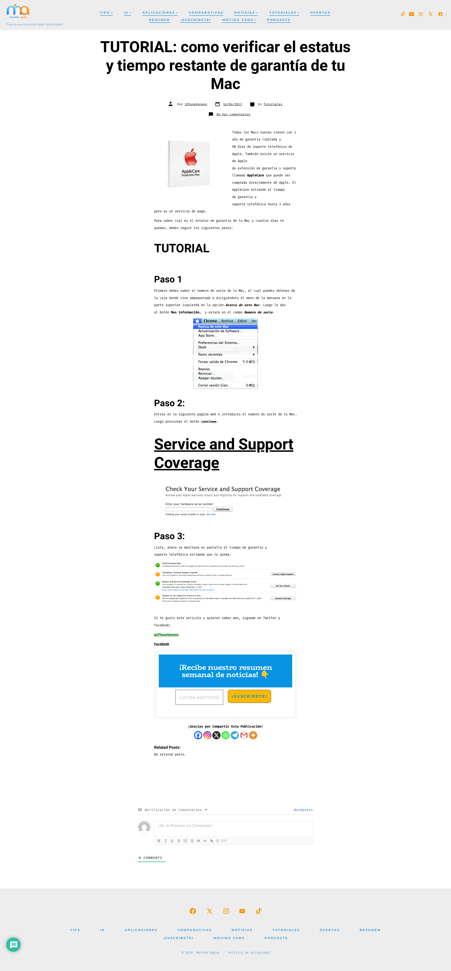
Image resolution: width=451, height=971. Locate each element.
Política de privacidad (248, 953)
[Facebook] (198, 735)
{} (217, 840)
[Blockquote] (198, 841)
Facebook (161, 644)
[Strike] (178, 841)
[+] (224, 840)
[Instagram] (207, 735)
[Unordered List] (192, 841)
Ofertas (320, 12)
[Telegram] (235, 735)
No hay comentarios (233, 114)
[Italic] (165, 841)
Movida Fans (237, 20)
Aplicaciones (158, 12)
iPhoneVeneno (196, 104)
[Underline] (172, 841)
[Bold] (159, 841)
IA (126, 12)
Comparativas (206, 12)
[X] (216, 735)
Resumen (159, 20)
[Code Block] (205, 841)
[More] (253, 735)
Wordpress (302, 810)
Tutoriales (282, 12)
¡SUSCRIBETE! (196, 20)
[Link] (211, 841)
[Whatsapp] (226, 735)
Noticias (244, 12)
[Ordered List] (185, 841)
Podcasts (278, 20)
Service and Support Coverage (223, 454)
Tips (105, 12)
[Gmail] (244, 735)
